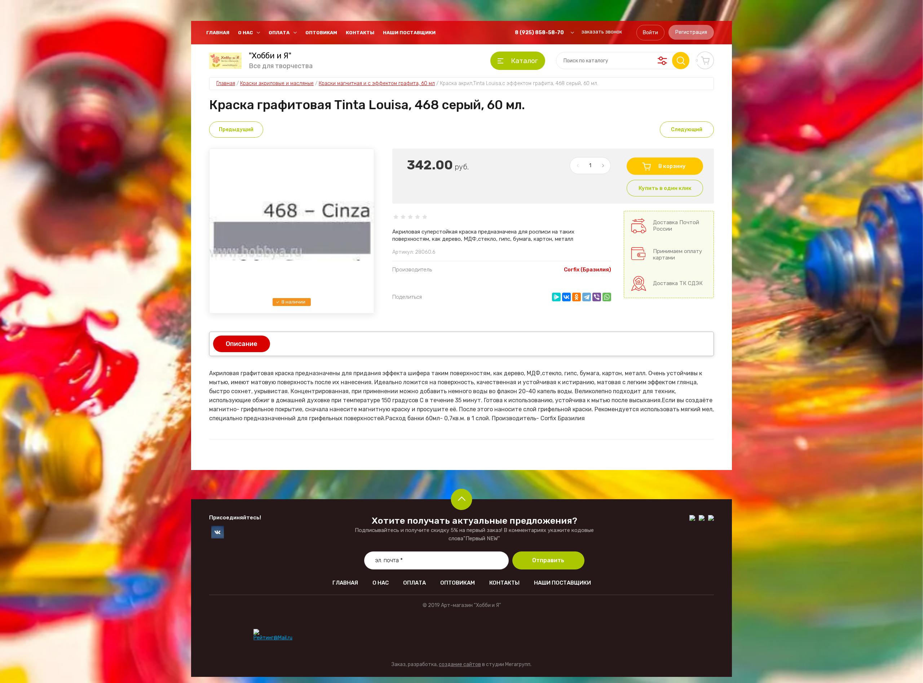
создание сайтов (460, 664)
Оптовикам (321, 32)
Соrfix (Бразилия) (587, 269)
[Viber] (596, 297)
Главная (217, 32)
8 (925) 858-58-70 (539, 33)
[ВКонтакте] (566, 297)
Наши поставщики (409, 32)
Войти (650, 33)
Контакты (360, 32)
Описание (241, 344)
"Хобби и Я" (270, 56)
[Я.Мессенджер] (556, 297)
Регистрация (691, 32)
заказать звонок (601, 32)
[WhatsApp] (606, 297)
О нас (245, 32)
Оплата (279, 32)
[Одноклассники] (576, 297)
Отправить (548, 560)
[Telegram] (586, 297)
